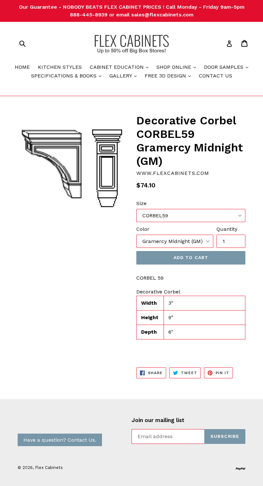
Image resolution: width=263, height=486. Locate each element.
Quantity (226, 229)
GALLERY (124, 75)
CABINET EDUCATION (121, 67)
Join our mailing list (158, 420)
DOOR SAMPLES (227, 67)
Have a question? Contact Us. (59, 440)
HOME (22, 67)
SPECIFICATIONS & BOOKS (68, 75)
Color (142, 229)
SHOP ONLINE (178, 67)
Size (141, 203)
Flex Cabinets (49, 467)
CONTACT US (215, 76)
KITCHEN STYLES (60, 67)
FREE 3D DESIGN (169, 75)
